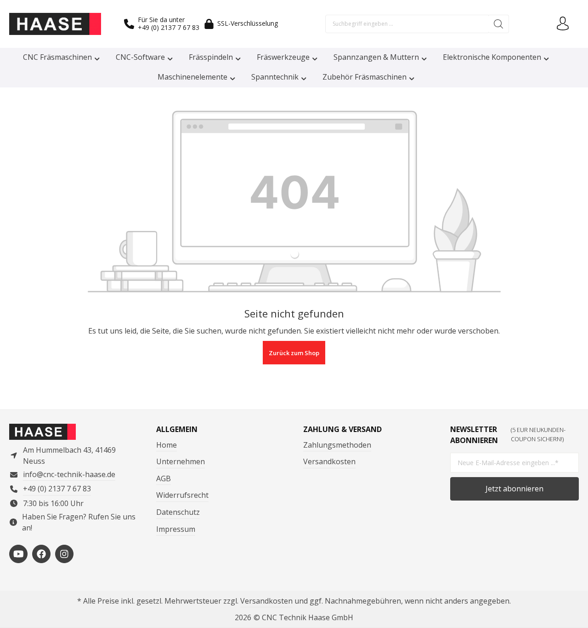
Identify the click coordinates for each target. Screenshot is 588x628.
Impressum (175, 529)
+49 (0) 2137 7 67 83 (168, 27)
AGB (163, 478)
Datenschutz (178, 512)
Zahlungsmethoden (337, 445)
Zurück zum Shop (294, 353)
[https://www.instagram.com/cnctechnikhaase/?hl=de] (64, 554)
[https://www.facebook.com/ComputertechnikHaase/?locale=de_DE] (41, 554)
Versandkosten (329, 461)
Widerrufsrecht (182, 495)
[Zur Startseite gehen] (55, 24)
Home (166, 445)
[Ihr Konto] (563, 24)
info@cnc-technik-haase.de (69, 474)
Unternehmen (180, 461)
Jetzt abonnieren (514, 489)
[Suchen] (498, 24)
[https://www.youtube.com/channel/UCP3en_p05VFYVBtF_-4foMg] (18, 554)
